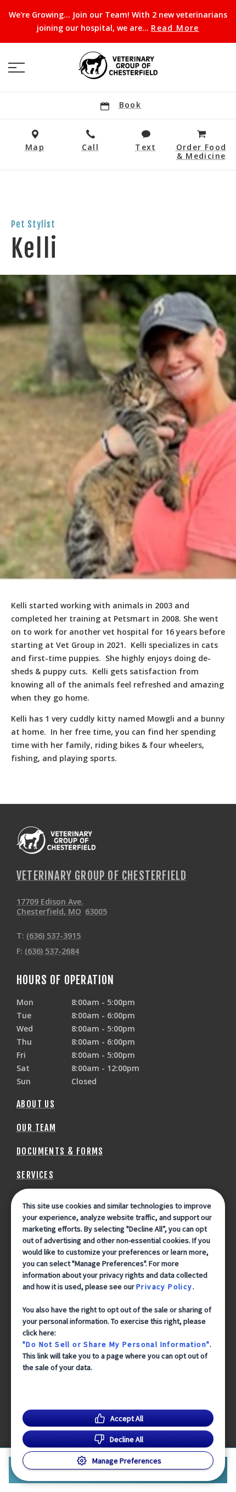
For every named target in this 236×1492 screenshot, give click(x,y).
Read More (175, 28)
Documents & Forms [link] (60, 1151)
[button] (16, 68)
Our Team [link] (36, 1128)
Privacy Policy (164, 1286)
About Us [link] (35, 1104)
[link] (118, 65)
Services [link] (35, 1175)
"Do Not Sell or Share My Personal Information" (116, 1344)
